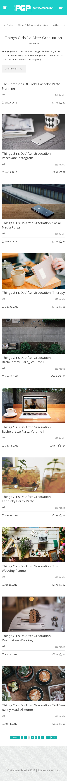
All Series (8, 25)
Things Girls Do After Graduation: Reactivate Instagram (27, 155)
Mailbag (56, 25)
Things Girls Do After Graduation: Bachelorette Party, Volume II (27, 360)
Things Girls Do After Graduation (33, 25)
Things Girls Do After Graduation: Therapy (33, 292)
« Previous (14, 738)
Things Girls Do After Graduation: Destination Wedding (27, 638)
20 (48, 738)
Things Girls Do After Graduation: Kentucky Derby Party (27, 499)
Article (61, 95)
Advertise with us (49, 770)
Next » (54, 738)
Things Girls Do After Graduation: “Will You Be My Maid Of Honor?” (33, 707)
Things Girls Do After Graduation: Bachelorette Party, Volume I (27, 429)
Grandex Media (19, 770)
